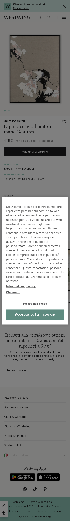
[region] (35, 260)
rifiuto (20, 276)
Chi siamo (13, 292)
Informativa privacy (21, 286)
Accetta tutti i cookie (35, 314)
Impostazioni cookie (35, 303)
